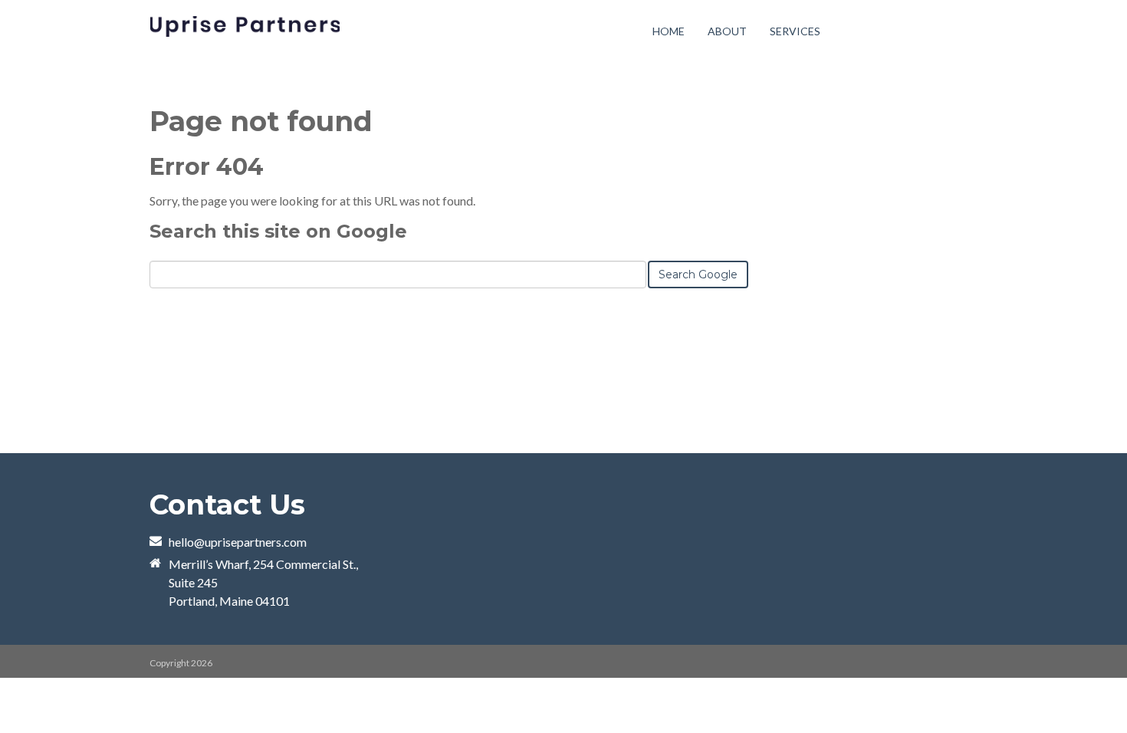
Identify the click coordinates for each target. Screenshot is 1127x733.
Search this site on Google (278, 231)
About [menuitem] (727, 31)
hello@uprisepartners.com (238, 541)
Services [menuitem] (795, 31)
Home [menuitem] (668, 31)
